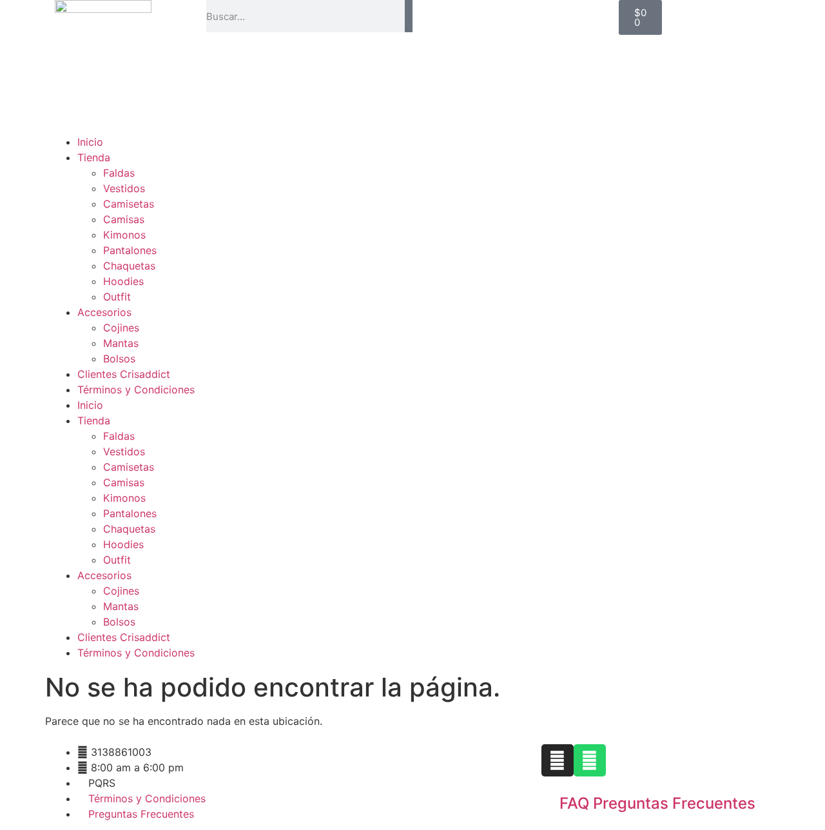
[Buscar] (408, 16)
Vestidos (124, 188)
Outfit (117, 296)
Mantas (121, 343)
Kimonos (124, 234)
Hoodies (123, 281)
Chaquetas (129, 265)
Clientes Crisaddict (123, 374)
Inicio (90, 141)
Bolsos (119, 358)
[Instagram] (557, 760)
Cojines (121, 327)
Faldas (119, 172)
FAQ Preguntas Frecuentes (657, 803)
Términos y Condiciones (136, 389)
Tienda (93, 157)
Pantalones (130, 250)
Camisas (123, 219)
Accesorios (104, 312)
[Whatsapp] (590, 760)
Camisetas (128, 203)
